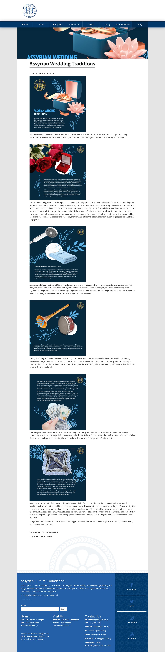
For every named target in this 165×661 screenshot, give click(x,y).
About (41, 24)
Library (107, 24)
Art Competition (123, 24)
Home (25, 24)
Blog (140, 24)
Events (90, 24)
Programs (58, 24)
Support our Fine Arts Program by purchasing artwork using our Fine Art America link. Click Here (35, 636)
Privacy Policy (26, 599)
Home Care (74, 24)
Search (23, 605)
